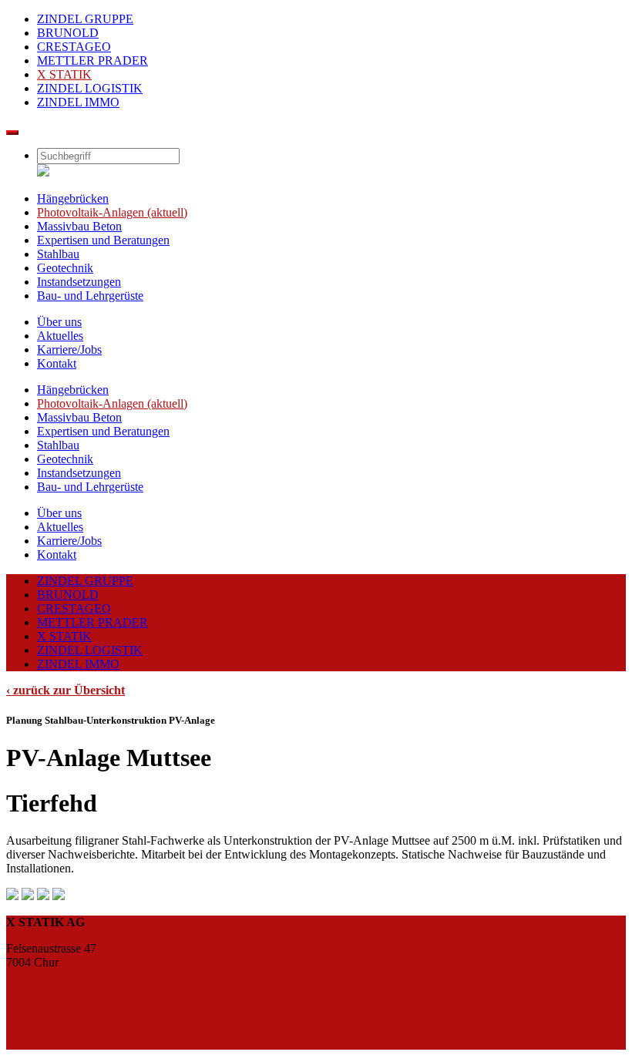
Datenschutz (36, 1042)
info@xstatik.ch (44, 1002)
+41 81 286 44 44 (49, 988)
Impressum (32, 1028)
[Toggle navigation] (12, 132)
